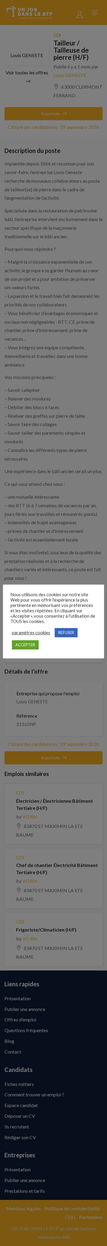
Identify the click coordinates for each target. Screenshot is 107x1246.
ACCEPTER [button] (25, 644)
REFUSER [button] (66, 632)
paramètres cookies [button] (31, 632)
